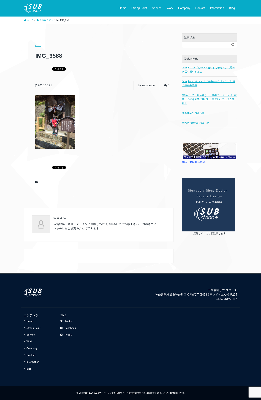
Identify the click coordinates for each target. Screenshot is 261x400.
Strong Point (139, 8)
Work (170, 8)
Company (184, 8)
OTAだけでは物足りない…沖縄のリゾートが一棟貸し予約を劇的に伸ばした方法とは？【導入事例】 (209, 99)
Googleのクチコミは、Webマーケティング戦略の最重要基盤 (208, 83)
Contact (200, 8)
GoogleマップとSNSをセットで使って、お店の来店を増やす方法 (208, 69)
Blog (232, 8)
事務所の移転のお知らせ (195, 122)
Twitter (68, 321)
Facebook (70, 327)
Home (122, 8)
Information (217, 8)
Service (157, 8)
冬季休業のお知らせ (193, 113)
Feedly (68, 334)
